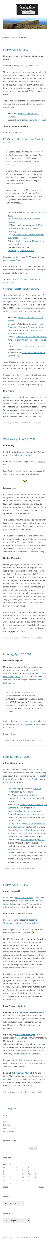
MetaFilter (33, 257)
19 (29, 1177)
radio (27, 308)
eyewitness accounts (17, 238)
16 (10, 1177)
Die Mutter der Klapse (25, 1034)
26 (29, 1180)
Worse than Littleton (11, 260)
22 (4, 1180)
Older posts (9, 1108)
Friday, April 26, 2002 (16, 50)
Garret (18, 257)
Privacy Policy (8, 1237)
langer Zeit (11, 397)
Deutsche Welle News (13, 298)
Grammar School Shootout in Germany (21, 289)
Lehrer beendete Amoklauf (34, 120)
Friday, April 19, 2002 (16, 885)
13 (35, 1174)
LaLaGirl (41, 461)
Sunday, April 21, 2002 (16, 757)
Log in (5, 1122)
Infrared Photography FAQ (33, 839)
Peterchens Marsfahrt (24, 1073)
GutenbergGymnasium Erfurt (21, 250)
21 (41, 1177)
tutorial (11, 801)
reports (16, 471)
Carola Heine (25, 1053)
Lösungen (32, 980)
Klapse (38, 1047)
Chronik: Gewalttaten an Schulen (30, 346)
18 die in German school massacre (28, 234)
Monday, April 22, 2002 (17, 654)
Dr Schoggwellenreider (28, 724)
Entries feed (8, 1125)
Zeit (23, 1006)
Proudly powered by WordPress (27, 1237)
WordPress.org (9, 1131)
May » (41, 1186)
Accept (28, 12)
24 (16, 1180)
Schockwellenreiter (22, 455)
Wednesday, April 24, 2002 (19, 439)
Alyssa (12, 734)
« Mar (5, 1186)
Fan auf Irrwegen (31, 1060)
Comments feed (9, 1128)
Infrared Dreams (15, 852)
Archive (26, 423)
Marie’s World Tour (24, 897)
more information (27, 10)
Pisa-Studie (16, 942)
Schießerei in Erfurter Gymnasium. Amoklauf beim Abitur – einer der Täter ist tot (27, 339)
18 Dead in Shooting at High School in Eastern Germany (26, 228)
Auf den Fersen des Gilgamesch (29, 1012)
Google (35, 779)
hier (40, 416)
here (41, 327)
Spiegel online (11, 920)
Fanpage (11, 413)
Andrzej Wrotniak (15, 849)
